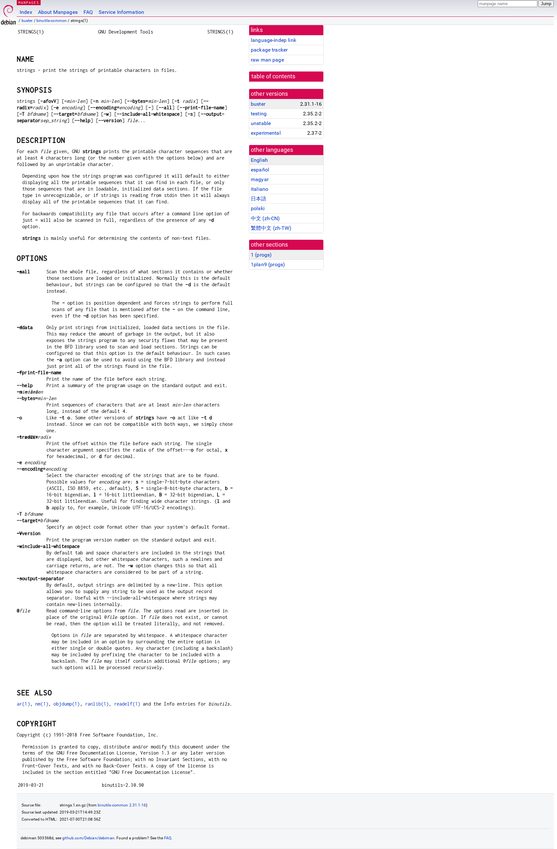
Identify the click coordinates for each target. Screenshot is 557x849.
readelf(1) (127, 704)
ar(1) (23, 704)
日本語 (258, 199)
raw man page (267, 60)
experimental (266, 133)
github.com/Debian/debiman (88, 838)
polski (258, 208)
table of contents (273, 76)
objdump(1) (67, 704)
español (260, 170)
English (259, 160)
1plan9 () (268, 264)
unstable (261, 123)
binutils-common (51, 20)
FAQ (88, 12)
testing (259, 114)
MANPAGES (28, 2)
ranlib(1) (97, 704)
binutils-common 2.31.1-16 (122, 805)
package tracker (269, 50)
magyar (260, 179)
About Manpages (58, 12)
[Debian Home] (8, 13)
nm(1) (41, 704)
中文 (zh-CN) (265, 218)
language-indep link (273, 40)
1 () (261, 255)
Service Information (121, 12)
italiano (259, 189)
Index (26, 12)
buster (27, 20)
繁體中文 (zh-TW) (271, 228)
